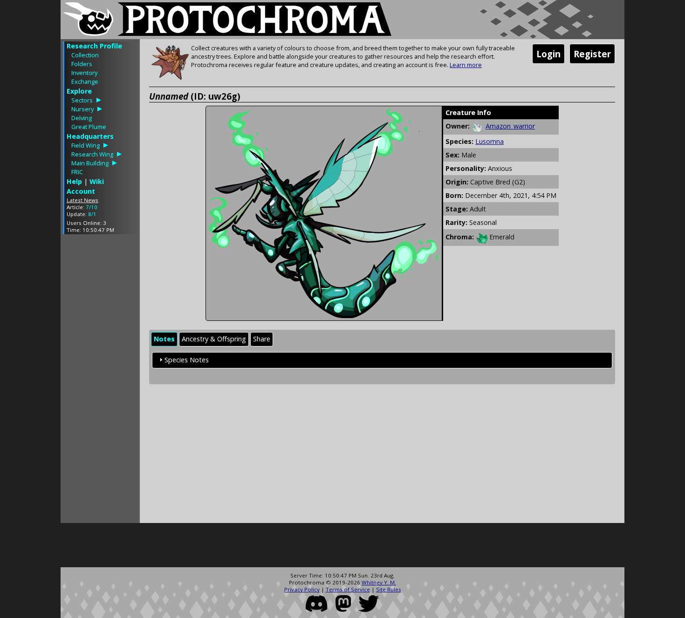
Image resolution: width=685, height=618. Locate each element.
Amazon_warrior (510, 126)
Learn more (466, 65)
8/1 (92, 214)
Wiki (96, 181)
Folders (81, 64)
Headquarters (90, 136)
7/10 (91, 207)
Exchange (84, 81)
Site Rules (388, 589)
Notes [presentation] (164, 338)
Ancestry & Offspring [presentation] (214, 338)
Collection (85, 55)
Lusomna (489, 141)
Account (81, 191)
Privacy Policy (302, 589)
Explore (79, 91)
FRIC (77, 172)
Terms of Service (348, 589)
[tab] (164, 339)
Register (592, 54)
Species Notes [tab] (186, 359)
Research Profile (94, 45)
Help (74, 181)
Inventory (84, 72)
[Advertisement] (100, 381)
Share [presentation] (261, 338)
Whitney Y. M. (379, 582)
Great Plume (88, 126)
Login (548, 54)
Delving (81, 118)
